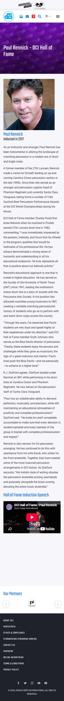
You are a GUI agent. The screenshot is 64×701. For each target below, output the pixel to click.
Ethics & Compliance (14, 633)
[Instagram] (32, 683)
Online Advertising (13, 657)
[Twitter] (25, 683)
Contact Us (9, 645)
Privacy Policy (11, 670)
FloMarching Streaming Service (20, 639)
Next (58, 604)
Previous (6, 604)
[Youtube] (39, 683)
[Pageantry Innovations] (27, 603)
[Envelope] (46, 683)
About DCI (8, 621)
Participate (9, 627)
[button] (58, 16)
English (48, 16)
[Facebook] (18, 683)
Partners (8, 651)
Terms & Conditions (13, 664)
